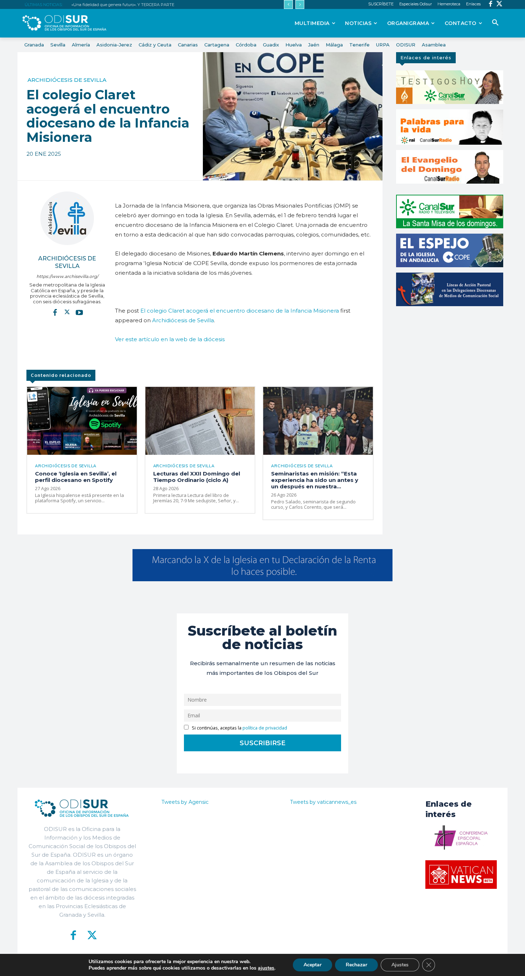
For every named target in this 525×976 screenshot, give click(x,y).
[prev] (288, 4)
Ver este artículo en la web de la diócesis (170, 339)
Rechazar (356, 964)
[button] (495, 22)
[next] (299, 4)
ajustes (266, 968)
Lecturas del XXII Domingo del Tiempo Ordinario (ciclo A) (196, 476)
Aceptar (312, 964)
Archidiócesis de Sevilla (67, 80)
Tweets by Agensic (185, 802)
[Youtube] (79, 311)
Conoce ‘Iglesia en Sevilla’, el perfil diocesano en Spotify (75, 476)
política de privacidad (264, 728)
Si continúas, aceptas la (239, 728)
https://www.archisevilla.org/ (67, 276)
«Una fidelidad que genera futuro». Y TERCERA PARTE (122, 4)
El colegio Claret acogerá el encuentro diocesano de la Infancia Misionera (239, 310)
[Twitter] (499, 4)
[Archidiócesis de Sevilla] (67, 218)
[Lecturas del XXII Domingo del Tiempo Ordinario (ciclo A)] (200, 421)
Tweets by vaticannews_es (323, 802)
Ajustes (400, 964)
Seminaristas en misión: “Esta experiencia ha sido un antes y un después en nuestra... (314, 480)
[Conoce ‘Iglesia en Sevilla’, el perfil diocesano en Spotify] (82, 421)
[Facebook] (490, 4)
